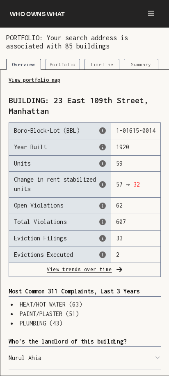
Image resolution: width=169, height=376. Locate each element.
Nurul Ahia (25, 357)
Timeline (101, 64)
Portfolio (62, 64)
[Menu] (151, 13)
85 (69, 46)
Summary (141, 64)
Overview (23, 64)
